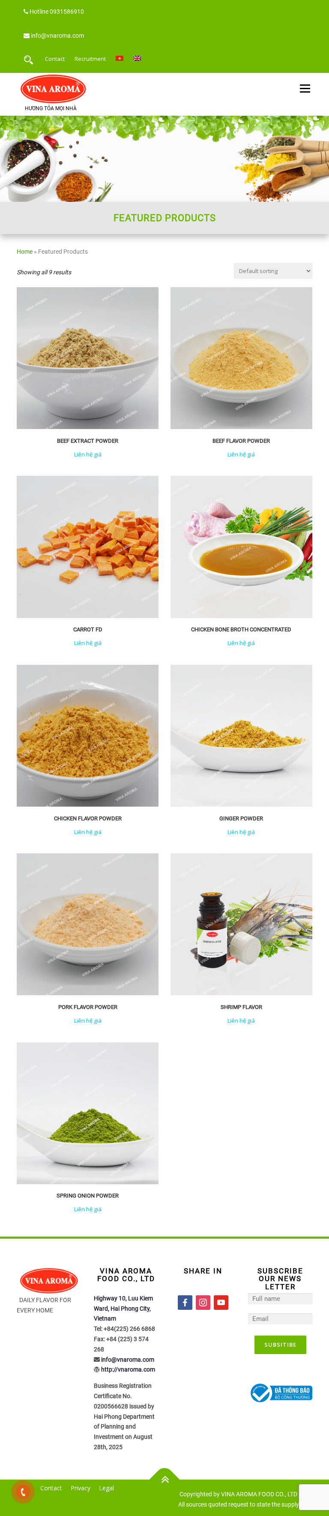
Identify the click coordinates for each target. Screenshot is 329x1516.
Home (25, 251)
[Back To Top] (165, 1479)
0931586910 (67, 11)
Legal (106, 1488)
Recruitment (90, 59)
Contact (55, 59)
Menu (304, 89)
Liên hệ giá (88, 454)
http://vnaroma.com (128, 1369)
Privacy (80, 1488)
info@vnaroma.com (57, 35)
